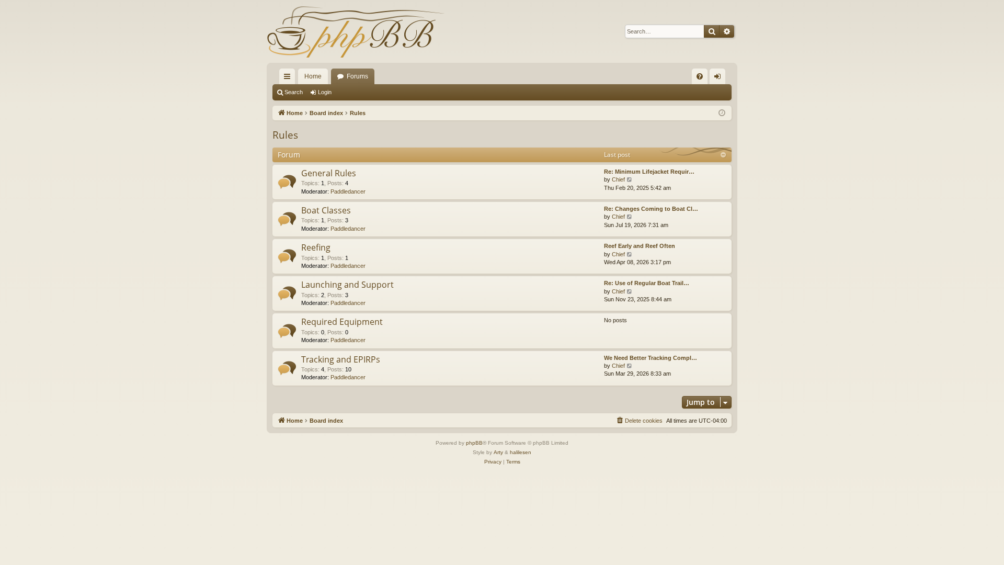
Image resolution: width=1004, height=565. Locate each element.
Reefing (315, 247)
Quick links (289, 78)
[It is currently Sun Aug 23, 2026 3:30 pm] (721, 113)
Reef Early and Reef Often (639, 246)
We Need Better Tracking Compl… (650, 358)
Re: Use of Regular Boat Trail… (646, 283)
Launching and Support (347, 284)
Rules (285, 135)
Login (325, 92)
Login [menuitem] (719, 78)
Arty (498, 452)
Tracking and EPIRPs (340, 359)
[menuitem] (700, 76)
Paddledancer (348, 191)
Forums (357, 76)
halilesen (520, 452)
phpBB (474, 443)
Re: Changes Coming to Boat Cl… (651, 209)
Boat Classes (326, 210)
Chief (618, 179)
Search (293, 92)
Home (313, 76)
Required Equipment (342, 321)
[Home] (355, 31)
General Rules (328, 173)
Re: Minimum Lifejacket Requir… (649, 171)
